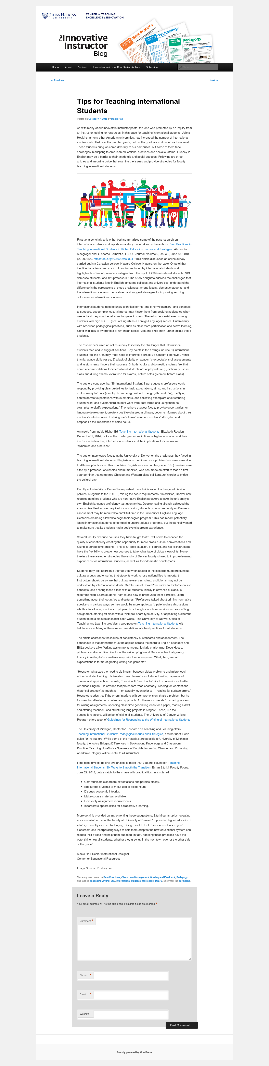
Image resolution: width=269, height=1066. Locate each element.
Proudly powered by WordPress (134, 1052)
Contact (82, 67)
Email (86, 994)
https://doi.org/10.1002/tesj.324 (113, 259)
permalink (184, 880)
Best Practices (111, 877)
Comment (86, 921)
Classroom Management (135, 877)
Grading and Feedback (162, 877)
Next (214, 80)
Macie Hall (117, 119)
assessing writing (99, 880)
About (68, 67)
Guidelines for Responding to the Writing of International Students (148, 719)
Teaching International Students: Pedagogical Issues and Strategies (120, 734)
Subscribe (152, 67)
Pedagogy (182, 877)
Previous (57, 80)
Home (55, 67)
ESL (113, 880)
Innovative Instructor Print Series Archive (116, 67)
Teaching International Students (139, 431)
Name (86, 975)
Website (84, 1014)
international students (128, 880)
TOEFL (158, 880)
